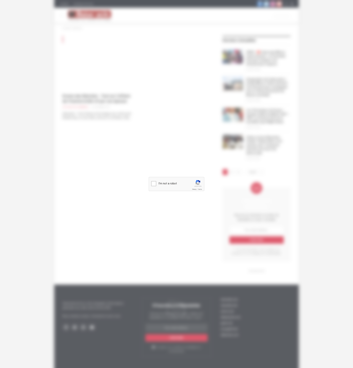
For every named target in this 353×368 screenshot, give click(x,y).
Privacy (194, 189)
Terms (200, 189)
